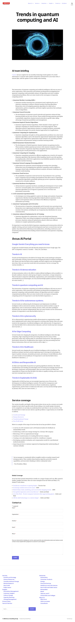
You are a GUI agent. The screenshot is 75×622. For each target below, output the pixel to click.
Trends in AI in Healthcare (22, 347)
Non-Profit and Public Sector (48, 587)
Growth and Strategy (19, 415)
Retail (42, 591)
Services (37, 3)
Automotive (43, 577)
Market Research (9, 583)
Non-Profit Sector (18, 421)
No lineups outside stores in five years (24, 488)
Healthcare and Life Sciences (48, 585)
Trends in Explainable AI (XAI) (24, 378)
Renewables (44, 589)
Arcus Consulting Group (12, 618)
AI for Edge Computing (21, 331)
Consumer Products (46, 579)
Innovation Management (11, 591)
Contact (14, 75)
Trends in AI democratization (24, 270)
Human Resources (18, 417)
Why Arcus (43, 599)
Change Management (10, 599)
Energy (42, 581)
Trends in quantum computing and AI (27, 285)
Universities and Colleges (47, 595)
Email (14, 527)
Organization (15, 514)
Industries (43, 3)
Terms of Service (7, 603)
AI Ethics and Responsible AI (24, 362)
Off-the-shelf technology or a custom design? (26, 498)
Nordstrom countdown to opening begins (25, 485)
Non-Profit (7, 585)
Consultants (44, 603)
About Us (30, 3)
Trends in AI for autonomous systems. (28, 300)
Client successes (45, 601)
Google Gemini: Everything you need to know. (31, 244)
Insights (51, 3)
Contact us (57, 3)
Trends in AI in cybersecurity (24, 316)
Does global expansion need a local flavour (25, 492)
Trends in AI (17, 254)
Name (14, 507)
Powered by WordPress (25, 618)
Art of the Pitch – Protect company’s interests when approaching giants (33, 494)
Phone (14, 533)
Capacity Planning (9, 597)
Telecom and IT (44, 593)
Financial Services (45, 583)
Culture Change (8, 595)
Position (14, 520)
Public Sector (7, 587)
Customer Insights (9, 593)
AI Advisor (64, 3)
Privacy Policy (6, 601)
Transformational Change (20, 419)
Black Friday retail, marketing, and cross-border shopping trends (32, 490)
